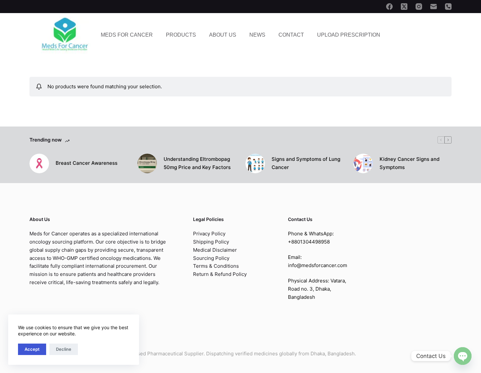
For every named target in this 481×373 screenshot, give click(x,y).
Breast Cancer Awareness (86, 163)
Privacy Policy (209, 233)
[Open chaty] (463, 356)
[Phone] (448, 6)
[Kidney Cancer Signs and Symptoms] (363, 163)
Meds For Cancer (127, 35)
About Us (222, 35)
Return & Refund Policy (220, 274)
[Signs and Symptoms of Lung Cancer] (255, 163)
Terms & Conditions (216, 266)
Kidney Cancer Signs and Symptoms (409, 163)
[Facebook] (389, 6)
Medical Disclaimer (215, 250)
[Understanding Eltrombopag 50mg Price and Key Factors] (147, 163)
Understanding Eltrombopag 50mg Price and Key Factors (197, 163)
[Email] (433, 6)
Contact (291, 35)
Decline (63, 349)
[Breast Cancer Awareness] (39, 163)
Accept (32, 349)
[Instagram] (419, 6)
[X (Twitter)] (404, 6)
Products (181, 35)
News (257, 35)
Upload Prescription (348, 35)
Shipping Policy (211, 242)
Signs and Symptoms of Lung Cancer (306, 163)
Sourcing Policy (211, 258)
